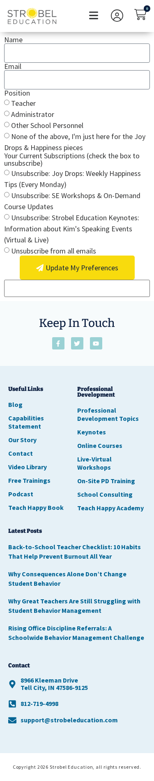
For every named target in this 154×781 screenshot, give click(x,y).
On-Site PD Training (106, 481)
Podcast (20, 494)
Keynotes (91, 432)
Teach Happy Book (36, 507)
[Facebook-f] (58, 343)
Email (12, 66)
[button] (93, 16)
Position (17, 93)
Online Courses (99, 445)
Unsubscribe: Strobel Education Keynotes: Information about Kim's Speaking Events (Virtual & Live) (71, 228)
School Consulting (105, 494)
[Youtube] (96, 343)
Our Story (22, 440)
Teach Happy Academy (110, 508)
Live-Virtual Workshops (94, 463)
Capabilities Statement (26, 422)
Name (13, 39)
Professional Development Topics (108, 414)
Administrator (32, 114)
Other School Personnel (47, 125)
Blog (15, 404)
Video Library (27, 467)
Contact (20, 453)
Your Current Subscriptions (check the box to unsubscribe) (72, 159)
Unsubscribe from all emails (53, 251)
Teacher (23, 103)
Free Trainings (29, 480)
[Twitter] (77, 343)
